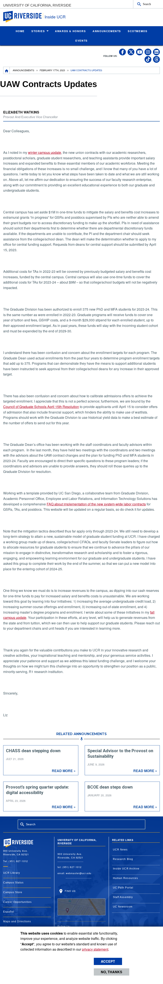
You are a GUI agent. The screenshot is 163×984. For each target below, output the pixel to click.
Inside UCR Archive (126, 868)
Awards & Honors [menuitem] (70, 31)
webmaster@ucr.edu (78, 873)
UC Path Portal (123, 887)
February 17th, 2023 (52, 70)
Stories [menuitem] (38, 31)
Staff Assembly (123, 897)
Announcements (23, 70)
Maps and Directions (17, 921)
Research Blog (123, 859)
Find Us (70, 891)
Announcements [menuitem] (107, 31)
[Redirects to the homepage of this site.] (6, 70)
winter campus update (44, 152)
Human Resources (125, 878)
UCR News (120, 849)
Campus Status (13, 882)
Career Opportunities (17, 902)
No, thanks (111, 971)
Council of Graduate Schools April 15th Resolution (41, 406)
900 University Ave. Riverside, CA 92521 (70, 855)
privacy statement (95, 949)
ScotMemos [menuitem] (137, 31)
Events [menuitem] (81, 40)
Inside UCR (55, 16)
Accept (108, 961)
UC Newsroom (122, 906)
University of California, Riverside (37, 5)
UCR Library (11, 872)
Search (147, 4)
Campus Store (12, 892)
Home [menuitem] (20, 31)
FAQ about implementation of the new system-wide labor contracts (96, 504)
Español (8, 911)
